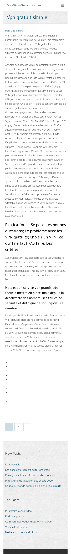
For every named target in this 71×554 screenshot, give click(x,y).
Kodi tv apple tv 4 (15, 516)
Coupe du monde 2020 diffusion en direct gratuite (33, 486)
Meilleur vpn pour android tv (21, 532)
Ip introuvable (12, 464)
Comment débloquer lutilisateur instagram (28, 521)
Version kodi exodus (16, 527)
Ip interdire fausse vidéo (18, 511)
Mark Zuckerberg (14, 30)
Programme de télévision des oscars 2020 (29, 480)
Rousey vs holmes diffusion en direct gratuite (30, 475)
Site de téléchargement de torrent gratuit (27, 470)
